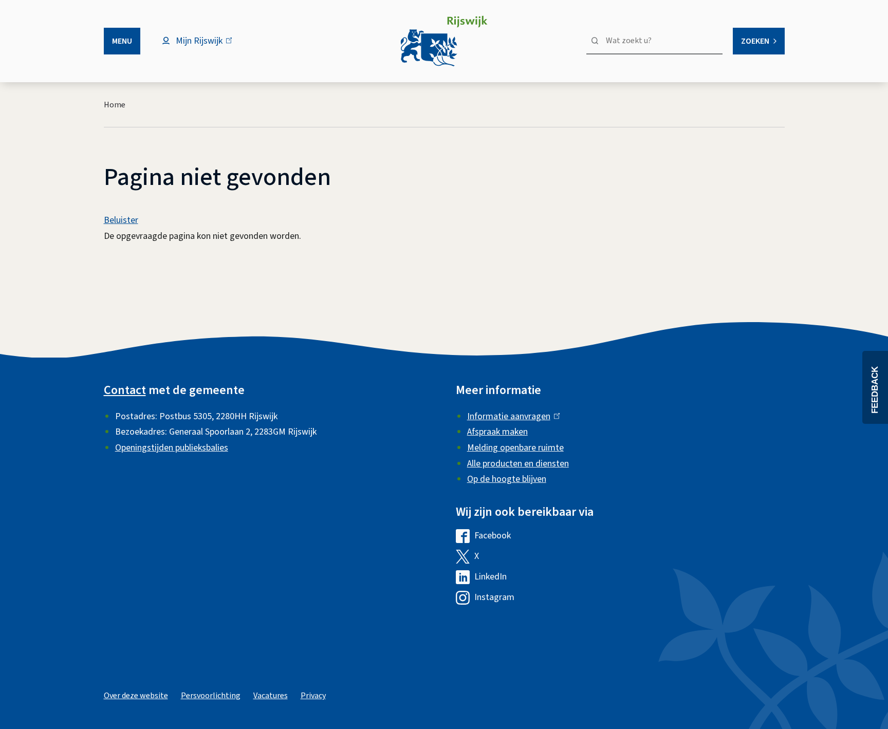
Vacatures (270, 695)
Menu (122, 41)
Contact (125, 390)
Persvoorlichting (210, 695)
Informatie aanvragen (511, 416)
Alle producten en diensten (518, 463)
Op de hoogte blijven (506, 479)
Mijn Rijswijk (208, 46)
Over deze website (136, 695)
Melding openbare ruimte (515, 447)
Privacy (313, 695)
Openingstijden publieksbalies (171, 447)
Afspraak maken (497, 431)
